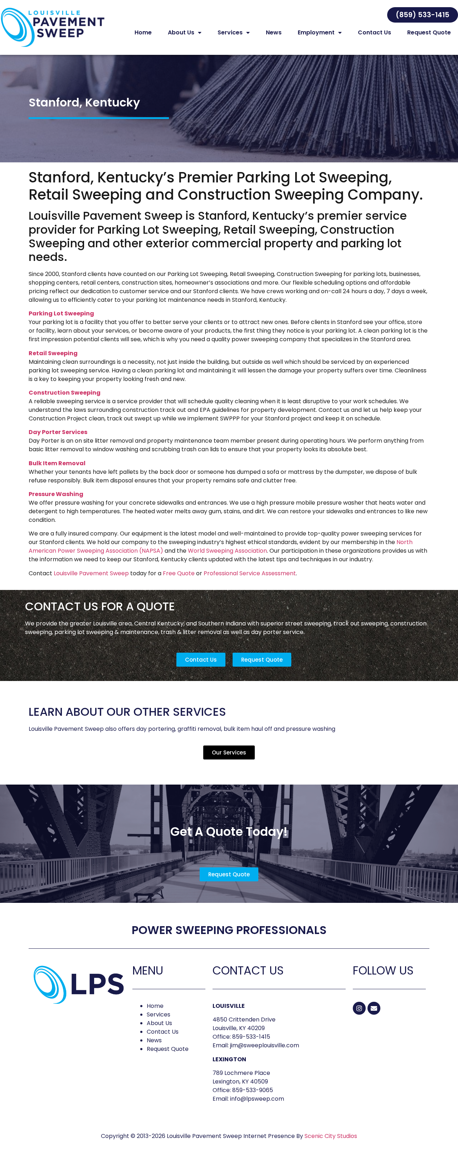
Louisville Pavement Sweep (91, 573)
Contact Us (374, 32)
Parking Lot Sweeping (61, 313)
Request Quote (429, 32)
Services (230, 32)
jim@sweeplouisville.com (264, 1045)
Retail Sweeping (53, 353)
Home (143, 32)
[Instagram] (359, 1008)
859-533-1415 (251, 1037)
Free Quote (179, 573)
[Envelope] (373, 1008)
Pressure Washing (56, 494)
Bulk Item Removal (57, 463)
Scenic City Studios (330, 1136)
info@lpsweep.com (257, 1099)
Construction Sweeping (65, 393)
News (274, 32)
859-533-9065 (252, 1090)
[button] (422, 15)
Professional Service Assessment (250, 573)
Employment (316, 32)
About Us (181, 32)
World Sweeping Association (227, 551)
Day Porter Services (58, 432)
